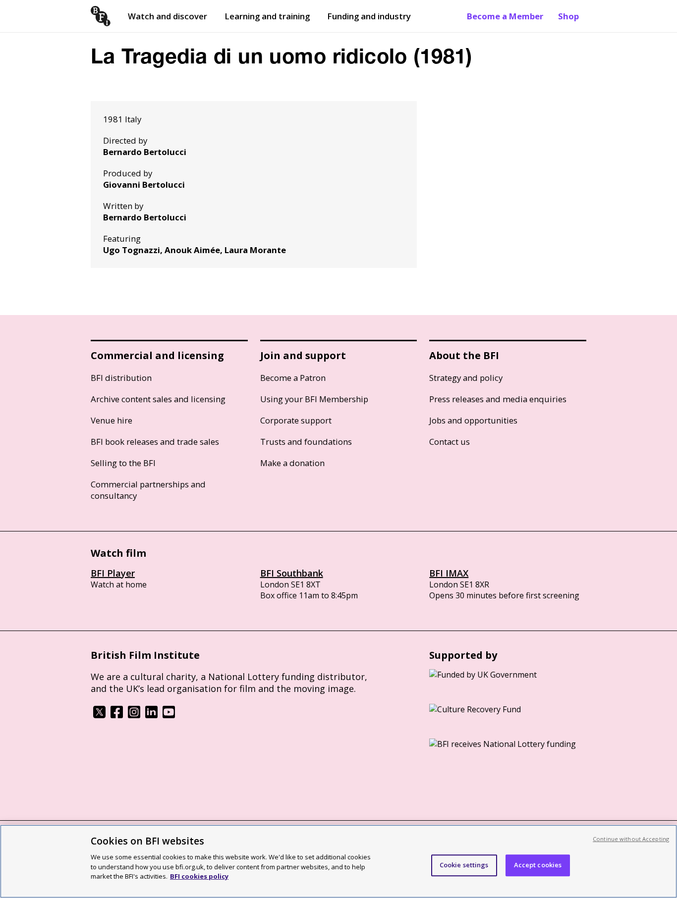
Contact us (449, 441)
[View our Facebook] (116, 715)
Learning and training (267, 16)
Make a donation (292, 463)
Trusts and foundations (306, 441)
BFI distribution (121, 377)
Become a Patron (293, 377)
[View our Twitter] (99, 715)
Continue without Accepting (631, 839)
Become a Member (505, 16)
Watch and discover (167, 16)
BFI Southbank (291, 573)
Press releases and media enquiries (497, 399)
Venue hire (111, 420)
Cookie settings (464, 864)
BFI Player (113, 573)
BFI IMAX (448, 573)
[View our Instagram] (134, 715)
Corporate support (296, 420)
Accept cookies (538, 864)
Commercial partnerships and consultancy (148, 489)
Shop (568, 16)
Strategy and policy (466, 377)
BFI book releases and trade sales (155, 441)
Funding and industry (369, 16)
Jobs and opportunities (473, 420)
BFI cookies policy (199, 875)
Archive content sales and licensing (158, 399)
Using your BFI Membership (314, 399)
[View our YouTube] (168, 715)
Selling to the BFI (123, 463)
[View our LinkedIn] (151, 715)
